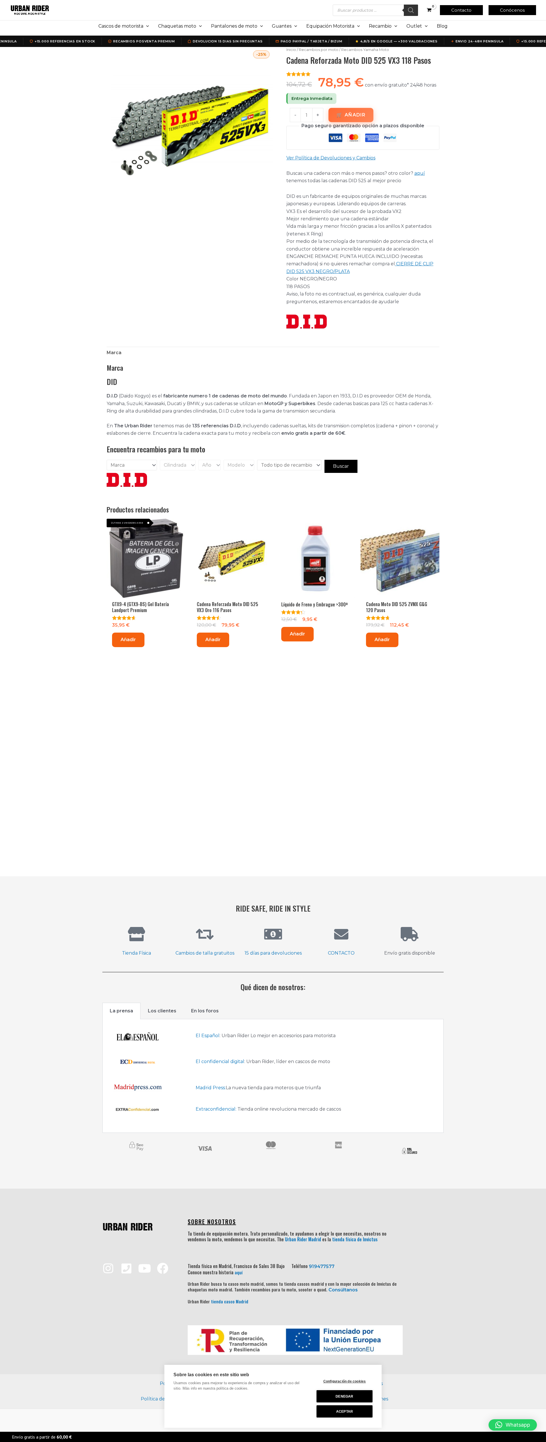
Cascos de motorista (120, 26)
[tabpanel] (273, 1076)
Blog (442, 26)
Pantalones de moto (234, 26)
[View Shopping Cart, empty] (429, 10)
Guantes (281, 26)
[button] (461, 10)
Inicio (291, 49)
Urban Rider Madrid (303, 1239)
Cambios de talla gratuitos (204, 953)
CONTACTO (341, 953)
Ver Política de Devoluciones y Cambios (330, 158)
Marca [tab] (114, 352)
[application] (146, 26)
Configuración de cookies (344, 1381)
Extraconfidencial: (216, 1109)
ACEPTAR (344, 1412)
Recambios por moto (318, 49)
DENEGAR (344, 1396)
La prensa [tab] (121, 1011)
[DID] (306, 322)
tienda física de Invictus (355, 1239)
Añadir (355, 115)
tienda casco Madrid (229, 1301)
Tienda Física (136, 953)
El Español (208, 1035)
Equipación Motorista (330, 26)
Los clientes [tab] (162, 1011)
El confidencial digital (220, 1061)
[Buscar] (411, 10)
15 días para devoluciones (273, 953)
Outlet (414, 26)
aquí (419, 173)
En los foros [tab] (205, 1011)
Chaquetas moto (177, 26)
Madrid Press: (211, 1087)
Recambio (380, 26)
